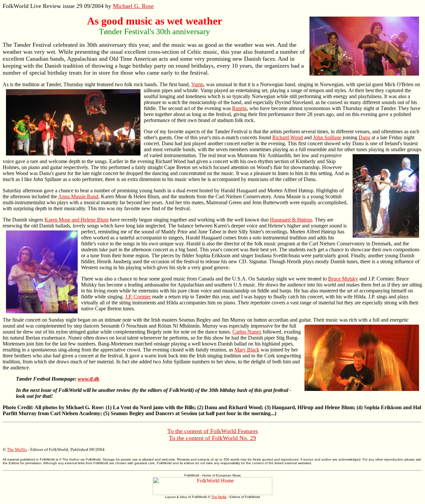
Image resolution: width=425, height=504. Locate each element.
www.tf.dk (88, 379)
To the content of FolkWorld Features (212, 431)
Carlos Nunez (246, 332)
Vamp (197, 84)
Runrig (239, 108)
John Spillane (327, 137)
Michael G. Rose (133, 6)
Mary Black (246, 349)
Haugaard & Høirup (291, 219)
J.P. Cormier (138, 296)
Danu (364, 137)
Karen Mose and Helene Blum (76, 219)
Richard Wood (287, 137)
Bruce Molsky (343, 279)
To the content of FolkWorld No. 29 (212, 438)
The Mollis (17, 449)
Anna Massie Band (78, 196)
